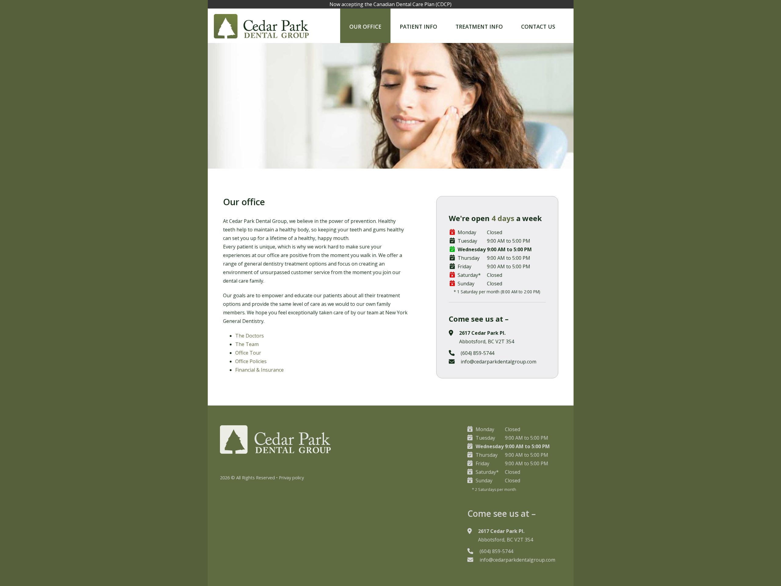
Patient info (418, 26)
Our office (365, 26)
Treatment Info (479, 26)
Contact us (538, 26)
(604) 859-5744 (477, 353)
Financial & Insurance (259, 369)
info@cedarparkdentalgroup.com (498, 361)
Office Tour (248, 352)
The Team (247, 344)
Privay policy (291, 477)
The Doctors (249, 335)
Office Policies (251, 361)
